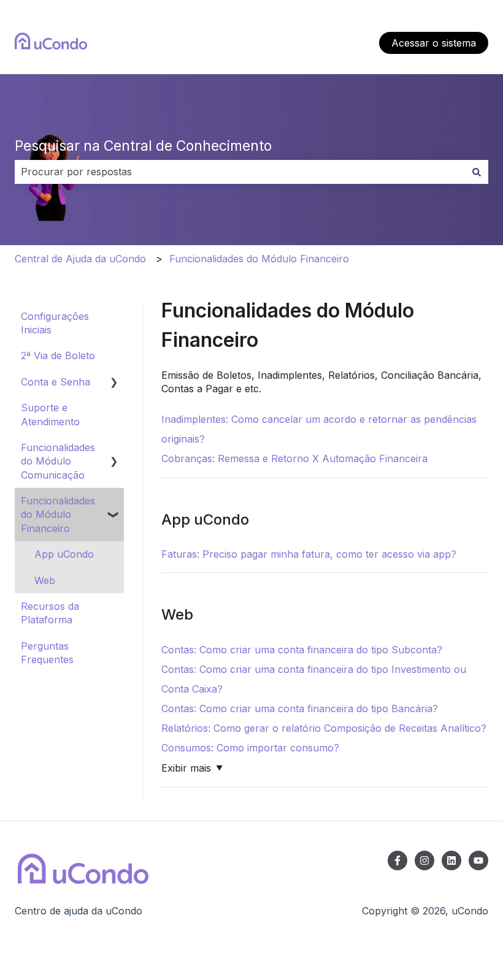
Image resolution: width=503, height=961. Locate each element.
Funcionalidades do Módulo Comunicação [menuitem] (58, 461)
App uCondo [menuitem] (64, 554)
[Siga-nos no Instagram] (424, 860)
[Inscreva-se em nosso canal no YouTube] (478, 860)
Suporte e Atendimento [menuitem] (50, 414)
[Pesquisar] (476, 171)
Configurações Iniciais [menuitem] (55, 323)
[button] (114, 382)
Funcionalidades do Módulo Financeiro (259, 259)
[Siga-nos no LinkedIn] (451, 860)
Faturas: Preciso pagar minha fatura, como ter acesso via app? (308, 554)
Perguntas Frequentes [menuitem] (47, 653)
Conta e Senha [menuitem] (55, 382)
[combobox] (240, 171)
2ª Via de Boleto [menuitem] (58, 355)
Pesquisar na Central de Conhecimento (143, 145)
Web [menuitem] (44, 580)
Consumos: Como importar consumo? (250, 748)
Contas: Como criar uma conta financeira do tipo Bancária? (299, 708)
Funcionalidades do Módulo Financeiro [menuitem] (58, 514)
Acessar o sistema (433, 43)
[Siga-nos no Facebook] (397, 860)
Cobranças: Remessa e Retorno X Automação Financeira (294, 458)
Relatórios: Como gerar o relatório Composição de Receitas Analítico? (323, 728)
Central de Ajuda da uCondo (80, 259)
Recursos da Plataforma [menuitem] (50, 613)
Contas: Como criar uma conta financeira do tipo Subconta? (301, 650)
